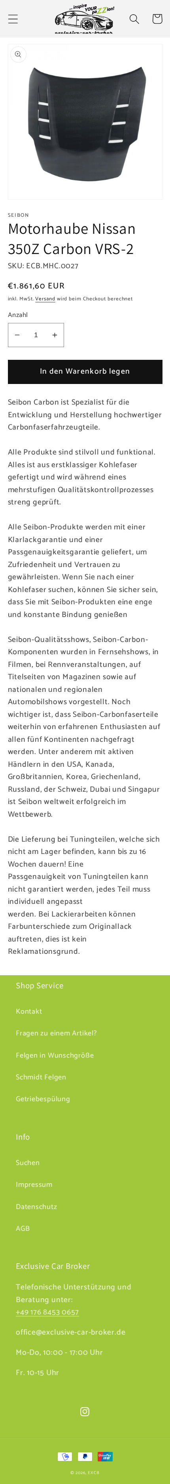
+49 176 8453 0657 (47, 1312)
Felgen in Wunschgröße (55, 1056)
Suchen (28, 1163)
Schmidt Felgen (41, 1077)
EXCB (94, 1472)
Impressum (34, 1185)
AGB (23, 1229)
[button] (13, 19)
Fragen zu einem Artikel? (56, 1033)
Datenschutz (36, 1207)
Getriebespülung (43, 1099)
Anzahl (18, 315)
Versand (45, 299)
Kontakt (29, 1012)
